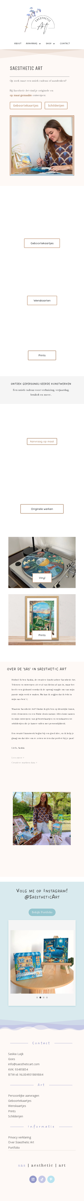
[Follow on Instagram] (33, 1179)
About (17, 43)
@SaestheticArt (42, 897)
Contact (65, 43)
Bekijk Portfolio (42, 912)
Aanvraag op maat (42, 441)
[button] (14, 959)
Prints (42, 355)
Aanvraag (31, 43)
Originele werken (42, 509)
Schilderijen (56, 105)
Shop (48, 43)
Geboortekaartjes (25, 105)
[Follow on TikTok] (42, 1179)
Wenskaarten (42, 300)
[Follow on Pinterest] (51, 1179)
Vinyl (42, 577)
